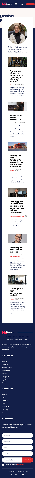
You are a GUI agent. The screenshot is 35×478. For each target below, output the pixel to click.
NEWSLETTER (18, 340)
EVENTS (15, 337)
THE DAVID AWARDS (24, 337)
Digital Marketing (15, 256)
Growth (12, 170)
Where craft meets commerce (16, 117)
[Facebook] (15, 474)
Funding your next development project (16, 291)
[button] (16, 4)
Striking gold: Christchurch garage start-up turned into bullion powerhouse (17, 207)
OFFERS (26, 340)
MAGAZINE (8, 337)
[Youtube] (22, 474)
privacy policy (20, 464)
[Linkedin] (12, 474)
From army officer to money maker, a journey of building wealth (17, 76)
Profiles (12, 123)
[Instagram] (19, 474)
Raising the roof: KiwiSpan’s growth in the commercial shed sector (16, 161)
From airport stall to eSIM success (16, 249)
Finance (12, 85)
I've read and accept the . (14, 464)
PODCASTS (10, 340)
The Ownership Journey (17, 216)
